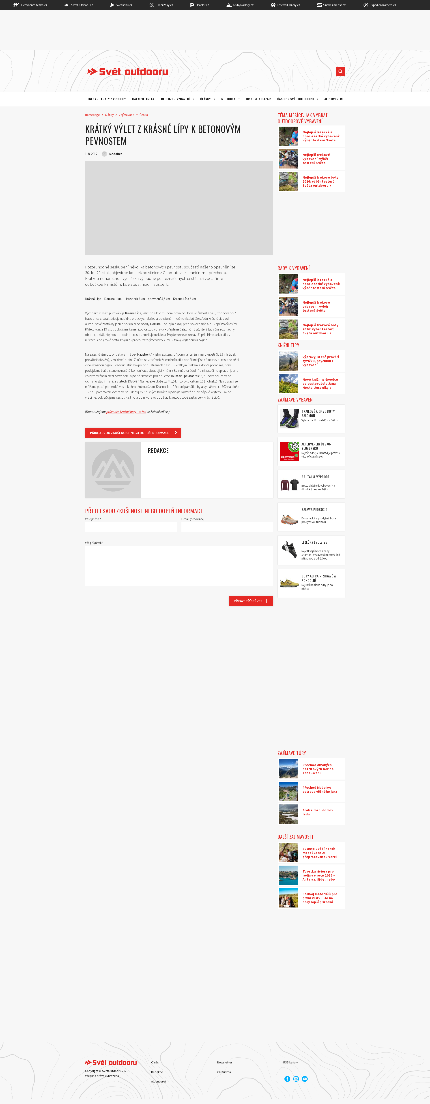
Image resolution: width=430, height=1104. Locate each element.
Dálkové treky (143, 98)
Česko (144, 115)
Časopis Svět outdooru (295, 98)
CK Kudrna (224, 1072)
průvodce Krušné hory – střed (126, 412)
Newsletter (224, 1062)
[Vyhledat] (340, 71)
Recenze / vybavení (175, 98)
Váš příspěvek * (94, 543)
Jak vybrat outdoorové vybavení (303, 118)
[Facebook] (287, 1079)
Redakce (157, 1072)
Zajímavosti (126, 115)
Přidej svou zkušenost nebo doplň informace (129, 432)
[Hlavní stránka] (124, 71)
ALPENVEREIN (333, 98)
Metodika (228, 98)
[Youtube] (305, 1079)
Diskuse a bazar (258, 98)
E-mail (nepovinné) (192, 519)
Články (205, 98)
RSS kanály (290, 1062)
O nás (155, 1062)
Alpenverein (159, 1081)
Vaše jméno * (93, 519)
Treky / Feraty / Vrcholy (106, 98)
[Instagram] (296, 1079)
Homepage (92, 115)
